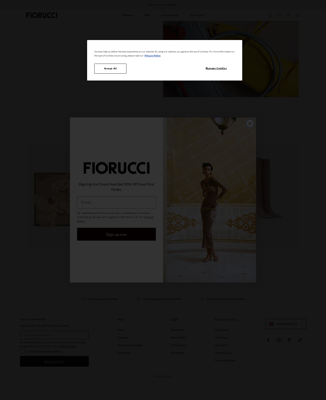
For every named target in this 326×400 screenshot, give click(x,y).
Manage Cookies (216, 68)
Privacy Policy (153, 55)
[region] (164, 60)
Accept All (110, 68)
